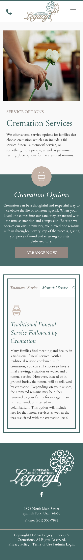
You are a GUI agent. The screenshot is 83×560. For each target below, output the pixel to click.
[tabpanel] (41, 362)
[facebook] (41, 495)
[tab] (24, 288)
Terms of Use (42, 544)
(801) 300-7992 (47, 520)
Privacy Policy (18, 544)
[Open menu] (73, 12)
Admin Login (65, 544)
